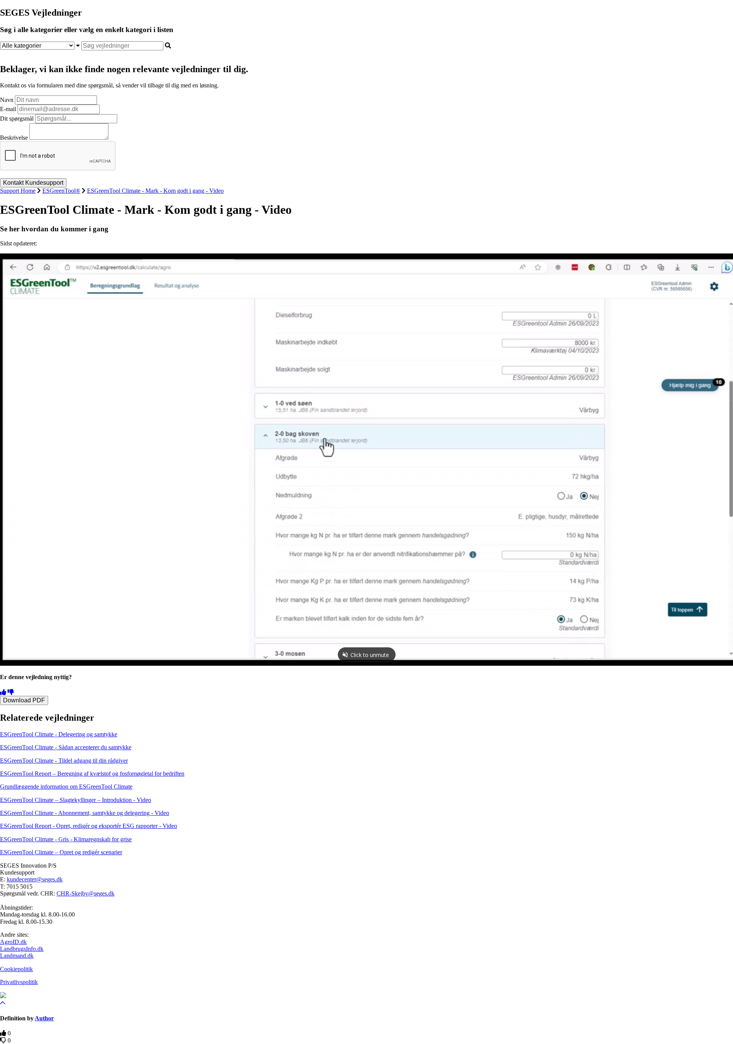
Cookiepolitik (16, 969)
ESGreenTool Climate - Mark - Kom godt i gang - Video (155, 190)
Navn (6, 100)
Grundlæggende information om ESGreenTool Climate (66, 786)
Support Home (18, 190)
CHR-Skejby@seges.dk (86, 893)
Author (44, 1018)
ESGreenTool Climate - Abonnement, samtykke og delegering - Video (84, 813)
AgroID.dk (13, 942)
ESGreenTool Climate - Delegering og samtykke (58, 734)
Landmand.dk (17, 955)
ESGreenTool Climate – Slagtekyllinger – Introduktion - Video (75, 800)
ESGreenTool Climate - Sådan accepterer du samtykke (65, 747)
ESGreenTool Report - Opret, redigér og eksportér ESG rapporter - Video (88, 826)
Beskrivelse (14, 137)
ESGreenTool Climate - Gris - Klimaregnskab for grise (66, 839)
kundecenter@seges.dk (35, 879)
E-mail (8, 109)
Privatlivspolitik (19, 982)
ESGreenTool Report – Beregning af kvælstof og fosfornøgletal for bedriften (92, 773)
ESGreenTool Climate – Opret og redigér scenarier (61, 852)
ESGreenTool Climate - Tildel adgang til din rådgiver (64, 760)
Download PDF (24, 700)
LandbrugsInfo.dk (22, 949)
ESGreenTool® (61, 190)
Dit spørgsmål (17, 118)
